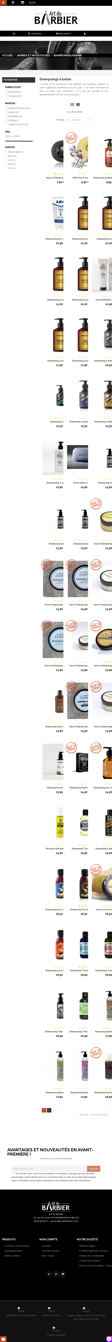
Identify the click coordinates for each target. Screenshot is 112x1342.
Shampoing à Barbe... (60, 421)
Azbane (13, 112)
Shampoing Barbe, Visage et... (61, 1092)
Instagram (22, 2)
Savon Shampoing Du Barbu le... (61, 604)
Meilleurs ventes (12, 1255)
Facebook (3, 2)
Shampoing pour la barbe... (85, 239)
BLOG (32, 2)
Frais (11, 168)
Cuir (11, 160)
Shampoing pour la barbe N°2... (60, 970)
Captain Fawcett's (18, 124)
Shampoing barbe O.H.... (85, 543)
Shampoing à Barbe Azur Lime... (85, 421)
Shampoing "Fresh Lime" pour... (85, 970)
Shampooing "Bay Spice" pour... (60, 1031)
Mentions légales (87, 1245)
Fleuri (12, 164)
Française (15, 96)
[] (54, 1110)
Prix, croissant (79, 120)
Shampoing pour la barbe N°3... (60, 909)
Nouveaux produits (13, 1250)
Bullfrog (13, 120)
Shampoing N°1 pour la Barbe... (85, 909)
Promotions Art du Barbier (17, 1245)
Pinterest (13, 2)
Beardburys (15, 116)
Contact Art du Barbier (89, 1260)
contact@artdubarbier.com (64, 1221)
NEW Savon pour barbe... (85, 177)
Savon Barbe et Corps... (85, 482)
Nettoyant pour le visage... (60, 787)
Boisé (12, 156)
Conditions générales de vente (93, 1250)
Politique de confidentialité (91, 1255)
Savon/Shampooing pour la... (60, 177)
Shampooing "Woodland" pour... (85, 1031)
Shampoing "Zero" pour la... (85, 848)
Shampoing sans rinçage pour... (60, 726)
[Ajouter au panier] (46, 172)
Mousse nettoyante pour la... (61, 848)
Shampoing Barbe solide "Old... (85, 787)
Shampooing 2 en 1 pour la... (61, 482)
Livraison (46, 1245)
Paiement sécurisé (50, 1250)
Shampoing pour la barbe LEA (61, 239)
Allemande (14, 92)
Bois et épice (15, 152)
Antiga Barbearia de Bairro (20, 108)
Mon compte (48, 1255)
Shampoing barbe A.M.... (61, 543)
